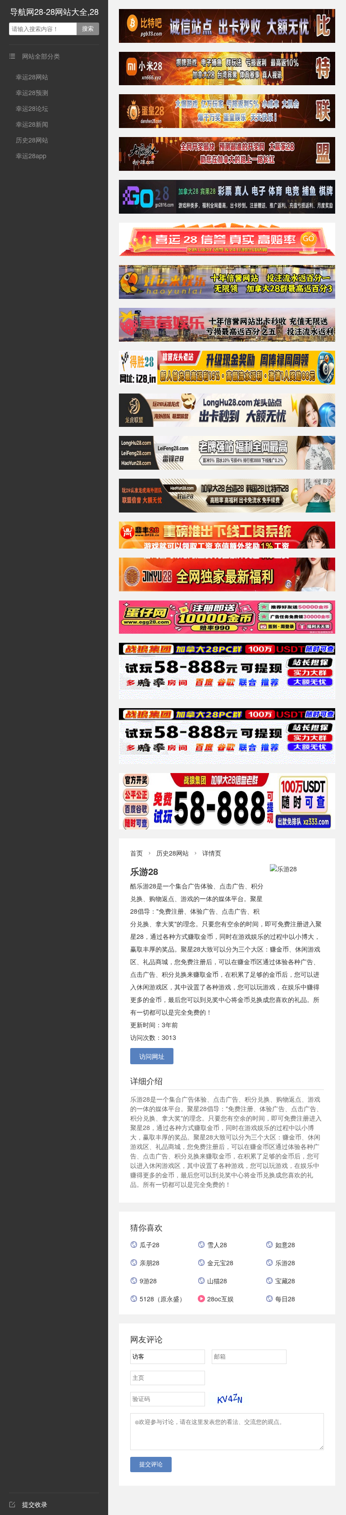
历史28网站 (32, 139)
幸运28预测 (32, 92)
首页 (136, 852)
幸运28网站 (32, 76)
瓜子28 (149, 1244)
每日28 (285, 1298)
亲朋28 (149, 1262)
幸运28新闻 (32, 123)
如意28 (285, 1244)
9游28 (148, 1280)
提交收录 (28, 1504)
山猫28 (217, 1280)
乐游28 (285, 1262)
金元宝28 (220, 1262)
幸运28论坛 (32, 108)
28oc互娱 (220, 1298)
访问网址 (151, 1056)
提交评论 (151, 1464)
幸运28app (31, 155)
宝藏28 (285, 1280)
